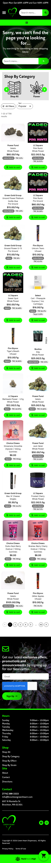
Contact (6, 777)
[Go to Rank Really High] (25, 859)
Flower (36, 96)
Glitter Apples (38, 596)
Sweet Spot (13, 298)
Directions (7, 781)
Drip (38, 352)
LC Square (38, 145)
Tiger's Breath (13, 351)
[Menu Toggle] (26, 22)
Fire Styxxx (38, 245)
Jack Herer (38, 446)
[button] (4, 13)
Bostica (38, 349)
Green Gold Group (12, 195)
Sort (20, 103)
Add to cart (14, 167)
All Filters (10, 106)
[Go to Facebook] (41, 823)
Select (38, 295)
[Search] (45, 12)
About (5, 772)
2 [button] (15, 624)
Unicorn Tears (38, 248)
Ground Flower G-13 (13, 248)
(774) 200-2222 (10, 793)
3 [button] (20, 624)
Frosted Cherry (38, 496)
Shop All (14, 96)
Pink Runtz (38, 148)
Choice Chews (13, 443)
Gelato (13, 148)
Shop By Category (10, 756)
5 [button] (30, 624)
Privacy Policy (7, 849)
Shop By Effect (9, 760)
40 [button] (41, 624)
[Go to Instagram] (46, 823)
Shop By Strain (9, 765)
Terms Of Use (21, 849)
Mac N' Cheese (13, 496)
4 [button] (25, 624)
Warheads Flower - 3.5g (13, 399)
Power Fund (13, 145)
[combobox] (30, 12)
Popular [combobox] (22, 106)
